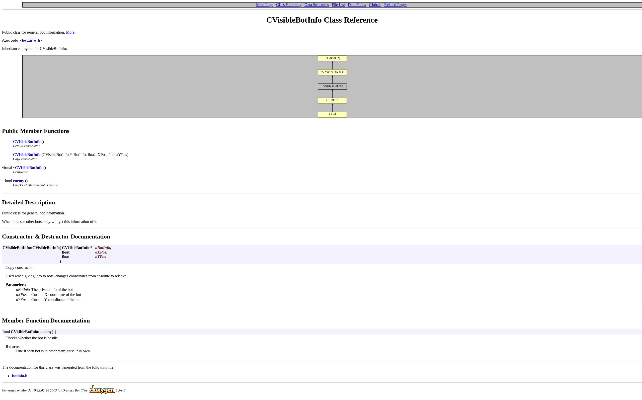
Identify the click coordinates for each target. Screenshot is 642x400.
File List (338, 5)
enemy (18, 181)
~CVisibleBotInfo (27, 168)
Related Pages (395, 5)
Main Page (264, 5)
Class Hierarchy (288, 5)
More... (71, 32)
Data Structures (316, 5)
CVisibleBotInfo (26, 141)
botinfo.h (31, 40)
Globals (375, 5)
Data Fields (357, 5)
